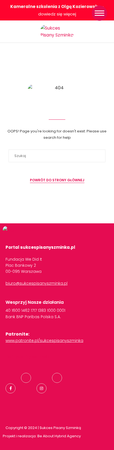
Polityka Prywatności (29, 357)
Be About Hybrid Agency (59, 436)
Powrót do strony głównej (57, 180)
